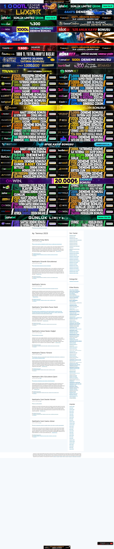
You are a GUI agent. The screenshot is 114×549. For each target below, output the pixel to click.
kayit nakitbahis (73, 300)
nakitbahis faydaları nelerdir (37, 392)
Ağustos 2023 (72, 439)
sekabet (61, 456)
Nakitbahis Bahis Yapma (73, 271)
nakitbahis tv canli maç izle (75, 383)
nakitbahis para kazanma (79, 362)
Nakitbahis (71, 247)
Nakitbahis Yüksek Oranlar (74, 256)
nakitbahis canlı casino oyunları (74, 322)
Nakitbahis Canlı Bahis (73, 318)
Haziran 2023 (71, 442)
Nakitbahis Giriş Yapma (73, 265)
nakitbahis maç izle (73, 352)
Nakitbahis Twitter (73, 386)
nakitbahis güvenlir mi (73, 344)
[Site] (28, 77)
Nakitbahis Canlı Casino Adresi (43, 421)
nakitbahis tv (71, 380)
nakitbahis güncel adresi (36, 300)
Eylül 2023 (71, 438)
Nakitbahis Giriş (74, 334)
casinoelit (66, 456)
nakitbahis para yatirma (73, 363)
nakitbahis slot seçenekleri (72, 374)
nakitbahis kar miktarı (71, 350)
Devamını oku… (58, 251)
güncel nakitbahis (73, 297)
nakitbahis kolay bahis (36, 254)
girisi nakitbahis (35, 345)
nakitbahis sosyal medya (73, 375)
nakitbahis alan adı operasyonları (73, 307)
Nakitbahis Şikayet (73, 394)
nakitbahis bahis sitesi (74, 314)
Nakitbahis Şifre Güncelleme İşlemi (44, 377)
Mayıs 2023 (71, 444)
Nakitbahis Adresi (72, 235)
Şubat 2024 (71, 430)
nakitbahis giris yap (73, 332)
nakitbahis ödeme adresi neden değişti (53, 345)
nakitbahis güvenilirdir (72, 342)
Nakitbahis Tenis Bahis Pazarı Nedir (45, 307)
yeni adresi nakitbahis (72, 398)
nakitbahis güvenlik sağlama (72, 343)
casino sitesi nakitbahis (74, 291)
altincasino (79, 456)
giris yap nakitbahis (72, 294)
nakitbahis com (73, 327)
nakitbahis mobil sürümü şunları (73, 356)
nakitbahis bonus (72, 317)
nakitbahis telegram (72, 379)
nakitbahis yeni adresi (72, 391)
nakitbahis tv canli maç (46, 277)
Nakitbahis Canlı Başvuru (73, 259)
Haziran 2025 (71, 409)
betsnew (54, 456)
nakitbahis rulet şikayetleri (72, 369)
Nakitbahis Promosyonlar (37, 253)
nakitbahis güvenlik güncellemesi (38, 277)
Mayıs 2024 (71, 426)
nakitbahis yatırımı (52, 300)
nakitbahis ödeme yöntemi (45, 369)
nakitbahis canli (79, 317)
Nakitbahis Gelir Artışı (73, 254)
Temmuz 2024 (72, 423)
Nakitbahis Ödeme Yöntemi (42, 353)
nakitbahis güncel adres (73, 339)
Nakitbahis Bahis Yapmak (74, 251)
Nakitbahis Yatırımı (39, 284)
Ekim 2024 (71, 418)
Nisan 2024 (71, 427)
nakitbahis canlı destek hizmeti (37, 414)
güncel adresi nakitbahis (36, 369)
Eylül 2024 (71, 420)
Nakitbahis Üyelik (72, 392)
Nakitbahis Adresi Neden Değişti (44, 331)
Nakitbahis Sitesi (72, 371)
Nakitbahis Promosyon (74, 367)
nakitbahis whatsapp (73, 388)
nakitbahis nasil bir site (75, 359)
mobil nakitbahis (72, 301)
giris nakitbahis (72, 293)
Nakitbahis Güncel (72, 338)
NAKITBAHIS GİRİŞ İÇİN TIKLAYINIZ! (57, 44)
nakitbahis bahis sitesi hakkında (73, 315)
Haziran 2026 (71, 406)
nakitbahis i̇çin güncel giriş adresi (73, 349)
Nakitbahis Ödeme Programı (74, 260)
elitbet (64, 456)
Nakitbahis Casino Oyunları (74, 324)
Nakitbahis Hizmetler (73, 263)
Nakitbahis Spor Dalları (73, 238)
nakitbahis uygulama (52, 369)
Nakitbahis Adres (79, 302)
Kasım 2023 (71, 435)
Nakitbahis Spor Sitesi (73, 241)
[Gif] (57, 108)
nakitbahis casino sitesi (74, 326)
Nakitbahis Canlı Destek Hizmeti (43, 399)
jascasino (70, 456)
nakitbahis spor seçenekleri (73, 377)
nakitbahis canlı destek (74, 323)
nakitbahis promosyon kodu (74, 368)
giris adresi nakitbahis (73, 292)
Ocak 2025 (71, 414)
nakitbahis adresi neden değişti (42, 345)
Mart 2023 (71, 447)
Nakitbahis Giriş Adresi (45, 392)
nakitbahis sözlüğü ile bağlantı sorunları (74, 378)
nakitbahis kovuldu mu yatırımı (45, 300)
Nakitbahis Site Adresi (73, 244)
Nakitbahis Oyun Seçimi (73, 262)
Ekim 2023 (71, 436)
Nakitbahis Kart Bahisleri (73, 257)
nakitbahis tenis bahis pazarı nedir (51, 324)
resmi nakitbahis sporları (54, 277)
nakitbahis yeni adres (73, 390)
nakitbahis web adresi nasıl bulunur (52, 254)
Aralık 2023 (71, 433)
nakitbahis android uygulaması (74, 309)
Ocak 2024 (71, 432)
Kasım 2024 (71, 417)
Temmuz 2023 (72, 441)
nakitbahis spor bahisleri (73, 376)
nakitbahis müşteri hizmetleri (72, 358)
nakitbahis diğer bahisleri (42, 324)
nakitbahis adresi (35, 324)
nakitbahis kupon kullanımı (72, 351)
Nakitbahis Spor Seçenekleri (74, 246)
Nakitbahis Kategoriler (73, 243)
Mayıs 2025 (71, 411)
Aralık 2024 (71, 415)
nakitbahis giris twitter (73, 331)
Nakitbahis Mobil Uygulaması (73, 357)
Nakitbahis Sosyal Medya (74, 268)
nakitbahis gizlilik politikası (73, 337)
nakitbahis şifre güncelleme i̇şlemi (54, 392)
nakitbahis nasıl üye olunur (72, 362)
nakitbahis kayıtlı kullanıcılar (78, 350)
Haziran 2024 (71, 424)
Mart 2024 (71, 429)
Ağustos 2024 (72, 421)
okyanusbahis (74, 456)
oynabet (58, 456)
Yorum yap (34, 255)
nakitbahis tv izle (72, 385)
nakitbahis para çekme (43, 254)
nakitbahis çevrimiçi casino (47, 414)
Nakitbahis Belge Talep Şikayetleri (75, 240)
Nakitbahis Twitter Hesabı (74, 387)
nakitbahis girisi (73, 330)
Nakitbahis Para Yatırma (74, 364)
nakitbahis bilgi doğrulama (72, 316)
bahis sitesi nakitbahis (73, 289)
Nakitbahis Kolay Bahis (40, 240)
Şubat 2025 (71, 412)
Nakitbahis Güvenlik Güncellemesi (44, 261)
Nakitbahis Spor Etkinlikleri (74, 253)
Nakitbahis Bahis (74, 311)
